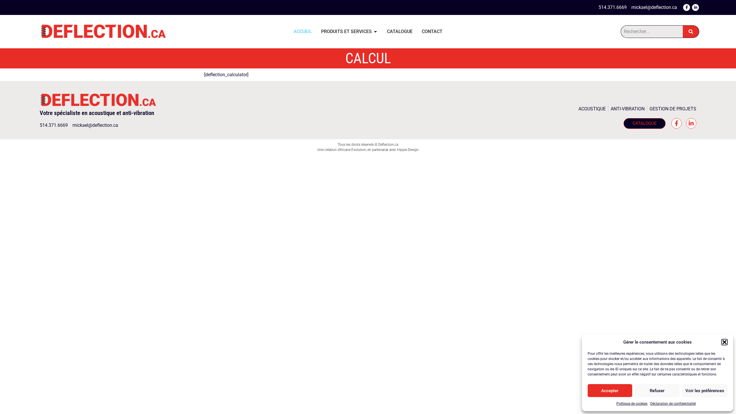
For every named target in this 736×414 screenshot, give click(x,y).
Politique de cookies (631, 404)
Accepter (609, 390)
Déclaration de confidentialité (673, 404)
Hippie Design (408, 150)
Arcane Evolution (353, 150)
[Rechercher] (691, 31)
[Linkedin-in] (695, 7)
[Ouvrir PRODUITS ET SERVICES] (375, 31)
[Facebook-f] (686, 7)
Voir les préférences (704, 390)
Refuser (657, 390)
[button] (724, 342)
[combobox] (652, 31)
